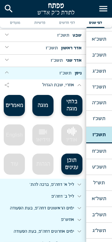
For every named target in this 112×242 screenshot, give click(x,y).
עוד (14, 164)
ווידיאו (43, 135)
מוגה (43, 105)
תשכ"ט (99, 167)
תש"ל (99, 183)
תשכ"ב (99, 55)
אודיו (71, 140)
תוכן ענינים (71, 164)
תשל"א (99, 198)
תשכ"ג (99, 71)
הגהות (43, 164)
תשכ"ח (99, 151)
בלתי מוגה (71, 105)
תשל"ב (99, 215)
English (14, 134)
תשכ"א (99, 39)
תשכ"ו (99, 118)
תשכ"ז (99, 135)
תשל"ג (99, 230)
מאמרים (14, 105)
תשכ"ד (99, 87)
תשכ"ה (99, 103)
